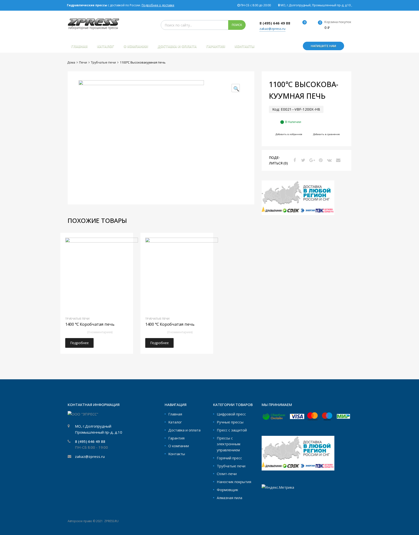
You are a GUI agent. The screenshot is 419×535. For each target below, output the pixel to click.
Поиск (237, 25)
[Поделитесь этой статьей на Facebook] (294, 160)
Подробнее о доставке (158, 5)
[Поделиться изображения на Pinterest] (320, 160)
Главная (79, 46)
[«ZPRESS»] (94, 28)
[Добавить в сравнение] (125, 249)
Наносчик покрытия (234, 481)
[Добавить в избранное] (125, 241)
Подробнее (79, 342)
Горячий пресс (229, 457)
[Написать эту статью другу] (337, 160)
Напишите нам (323, 46)
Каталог (105, 46)
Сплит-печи (227, 473)
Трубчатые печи (103, 62)
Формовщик (227, 489)
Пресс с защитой (232, 430)
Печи (83, 62)
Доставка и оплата (177, 46)
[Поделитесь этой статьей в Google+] (311, 160)
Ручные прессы (230, 422)
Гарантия (215, 46)
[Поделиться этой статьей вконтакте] (329, 160)
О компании (136, 46)
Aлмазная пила (229, 497)
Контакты (244, 46)
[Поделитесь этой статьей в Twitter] (302, 160)
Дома (71, 62)
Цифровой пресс (231, 414)
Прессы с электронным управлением (228, 444)
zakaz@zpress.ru (272, 28)
